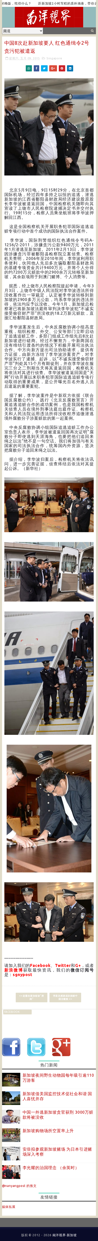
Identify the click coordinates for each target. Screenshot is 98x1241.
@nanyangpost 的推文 (19, 1186)
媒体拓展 (8, 1207)
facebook (12, 1011)
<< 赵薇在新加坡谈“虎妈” (31, 997)
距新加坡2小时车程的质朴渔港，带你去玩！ (53, 3)
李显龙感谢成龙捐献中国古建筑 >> (65, 997)
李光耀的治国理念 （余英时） (51, 1167)
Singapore (54, 58)
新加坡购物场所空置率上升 (48, 1130)
